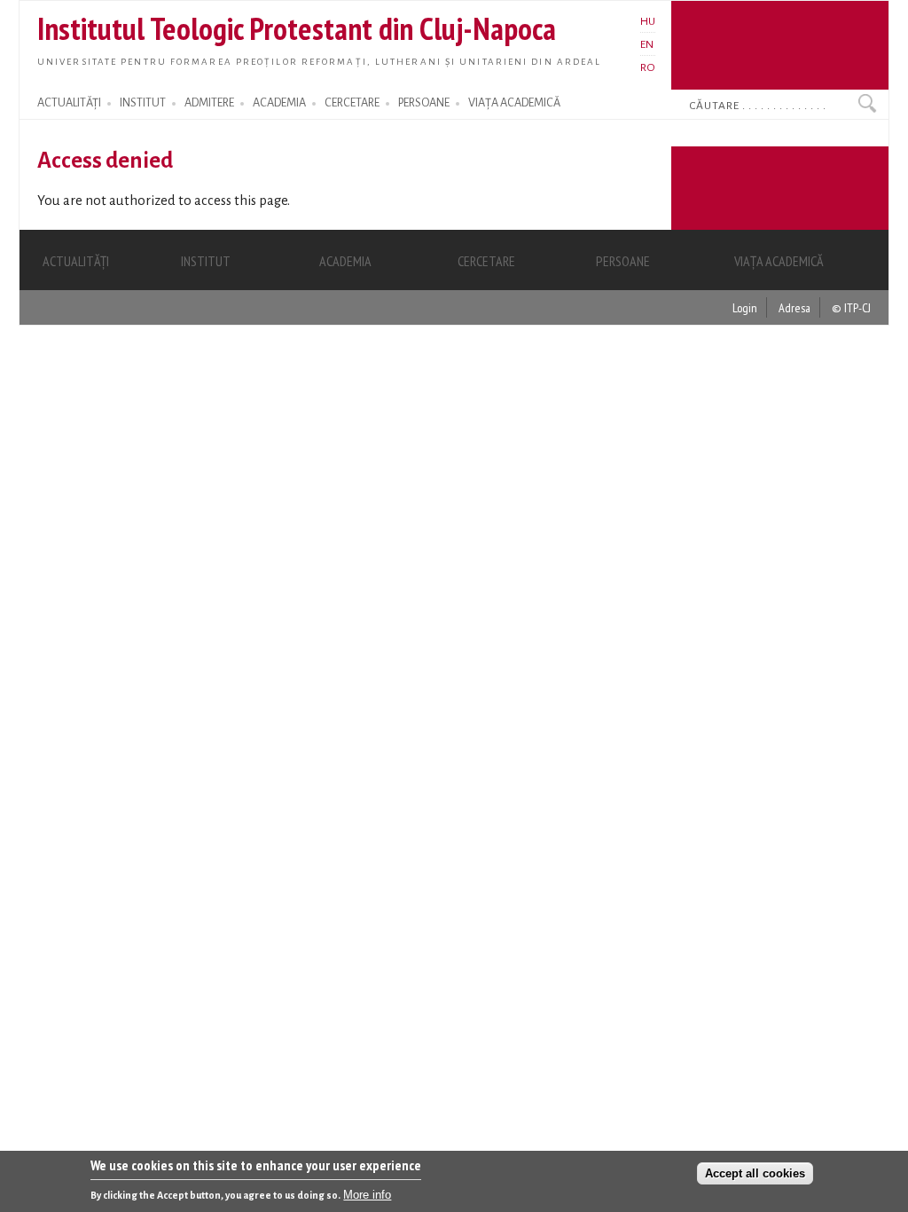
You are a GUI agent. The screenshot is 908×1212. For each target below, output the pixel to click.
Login (744, 307)
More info (367, 1194)
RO (647, 67)
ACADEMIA (279, 103)
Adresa (794, 307)
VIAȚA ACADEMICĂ (514, 103)
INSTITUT (143, 103)
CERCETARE (352, 103)
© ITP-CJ (851, 307)
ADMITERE (209, 103)
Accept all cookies (755, 1173)
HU (647, 21)
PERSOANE (424, 103)
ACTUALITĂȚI (69, 103)
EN (647, 44)
